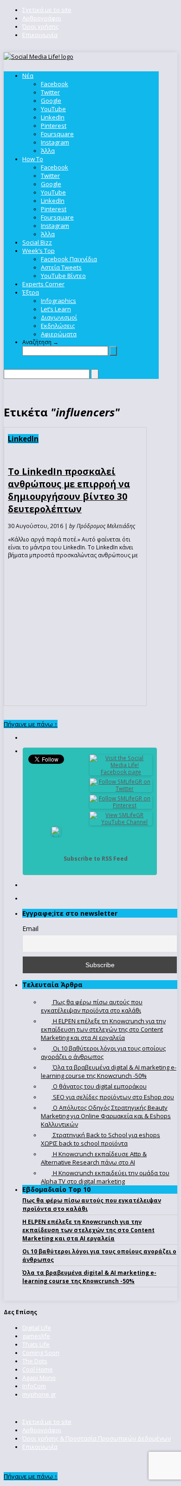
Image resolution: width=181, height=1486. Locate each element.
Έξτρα (30, 292)
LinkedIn (53, 117)
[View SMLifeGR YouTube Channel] (121, 822)
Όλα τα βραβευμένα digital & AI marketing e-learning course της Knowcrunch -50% (89, 1277)
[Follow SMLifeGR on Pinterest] (121, 805)
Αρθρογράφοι (41, 18)
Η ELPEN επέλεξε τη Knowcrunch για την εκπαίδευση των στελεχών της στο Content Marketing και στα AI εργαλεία (88, 1230)
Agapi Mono (39, 1377)
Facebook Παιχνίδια (69, 259)
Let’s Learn (56, 309)
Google (51, 100)
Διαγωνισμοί (59, 317)
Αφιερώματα (59, 334)
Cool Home (37, 1369)
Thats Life (36, 1344)
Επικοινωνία (40, 35)
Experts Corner (43, 284)
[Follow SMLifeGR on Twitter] (121, 788)
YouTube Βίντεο (63, 275)
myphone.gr (39, 1394)
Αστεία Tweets (61, 267)
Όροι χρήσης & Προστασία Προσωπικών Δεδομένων (96, 1438)
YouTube (53, 109)
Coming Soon (40, 1352)
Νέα (27, 75)
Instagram (55, 142)
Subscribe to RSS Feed (96, 858)
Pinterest (53, 125)
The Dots (34, 1361)
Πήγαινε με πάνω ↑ (31, 724)
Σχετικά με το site (46, 10)
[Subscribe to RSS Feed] (56, 858)
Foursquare (57, 134)
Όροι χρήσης (40, 26)
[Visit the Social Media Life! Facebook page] (121, 771)
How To (32, 159)
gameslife (36, 1336)
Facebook (54, 84)
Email (30, 928)
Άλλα (48, 150)
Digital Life (36, 1327)
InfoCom (34, 1386)
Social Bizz (37, 242)
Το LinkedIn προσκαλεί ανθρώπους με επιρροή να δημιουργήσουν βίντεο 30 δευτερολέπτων (69, 490)
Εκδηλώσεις (58, 325)
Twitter (50, 92)
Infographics (58, 300)
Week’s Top (38, 250)
